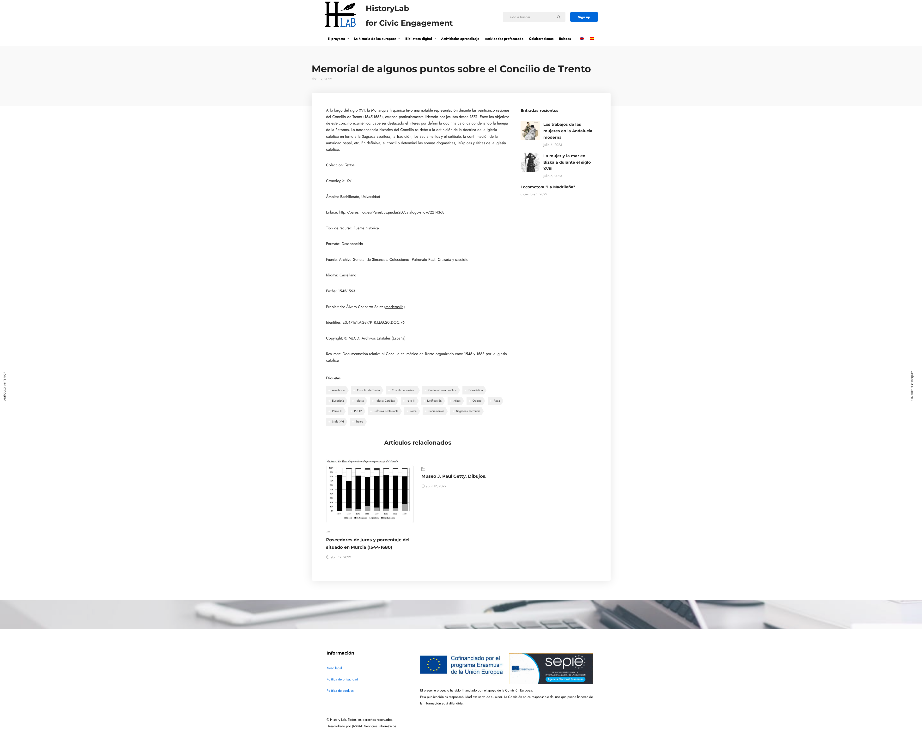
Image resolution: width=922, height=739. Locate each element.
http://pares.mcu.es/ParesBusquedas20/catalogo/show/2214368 (391, 212)
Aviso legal (334, 668)
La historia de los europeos (375, 38)
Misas (457, 401)
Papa (497, 401)
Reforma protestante (386, 411)
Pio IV (358, 411)
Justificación (434, 401)
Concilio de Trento (368, 390)
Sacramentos (436, 411)
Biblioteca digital (418, 38)
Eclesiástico (475, 390)
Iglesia (360, 401)
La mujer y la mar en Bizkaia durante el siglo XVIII (567, 162)
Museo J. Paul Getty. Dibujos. (453, 476)
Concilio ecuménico (404, 390)
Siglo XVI (338, 421)
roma (413, 411)
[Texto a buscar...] (558, 17)
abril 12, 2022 (341, 557)
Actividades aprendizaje (460, 38)
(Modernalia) (394, 307)
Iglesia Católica (385, 401)
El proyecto (336, 38)
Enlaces (565, 38)
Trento (359, 421)
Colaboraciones (541, 38)
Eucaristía (338, 401)
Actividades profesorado (504, 38)
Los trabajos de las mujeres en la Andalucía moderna (567, 131)
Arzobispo (338, 390)
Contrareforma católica (442, 390)
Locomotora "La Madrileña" (548, 187)
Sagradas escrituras (468, 411)
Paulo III (337, 411)
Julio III (411, 401)
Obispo (477, 401)
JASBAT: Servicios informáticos (374, 726)
